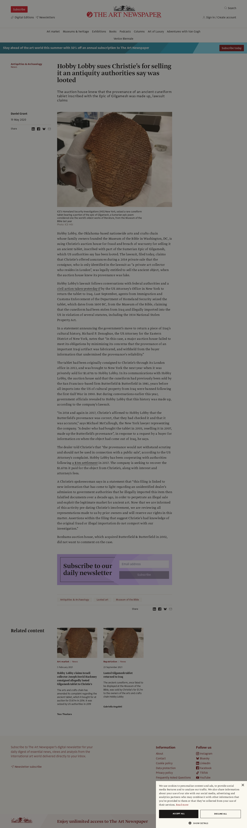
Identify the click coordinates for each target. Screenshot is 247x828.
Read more (182, 805)
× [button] (242, 785)
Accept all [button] (179, 813)
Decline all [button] (220, 813)
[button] (200, 823)
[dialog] (201, 804)
